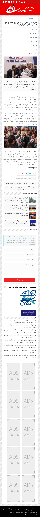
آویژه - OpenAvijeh (25, 514)
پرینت (34, 50)
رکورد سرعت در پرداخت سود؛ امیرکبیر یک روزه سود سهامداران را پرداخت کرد (16, 222)
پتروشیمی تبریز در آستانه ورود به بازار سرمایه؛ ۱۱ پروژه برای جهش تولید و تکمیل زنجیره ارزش (16, 200)
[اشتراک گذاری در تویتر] (30, 174)
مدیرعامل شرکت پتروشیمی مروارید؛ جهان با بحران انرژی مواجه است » (20, 188)
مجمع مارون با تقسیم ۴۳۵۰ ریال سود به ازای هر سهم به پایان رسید (16, 214)
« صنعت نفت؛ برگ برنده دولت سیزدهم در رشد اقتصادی (20, 183)
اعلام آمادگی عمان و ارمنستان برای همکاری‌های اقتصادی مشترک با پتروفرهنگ (20, 23)
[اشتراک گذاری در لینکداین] (18, 174)
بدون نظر (33, 42)
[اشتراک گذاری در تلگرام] (26, 174)
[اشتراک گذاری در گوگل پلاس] (22, 174)
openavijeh (27, 30)
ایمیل (34, 46)
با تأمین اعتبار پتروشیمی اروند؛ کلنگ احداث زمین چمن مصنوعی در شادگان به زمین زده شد (16, 207)
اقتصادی (31, 18)
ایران (25, 18)
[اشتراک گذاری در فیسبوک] (33, 174)
